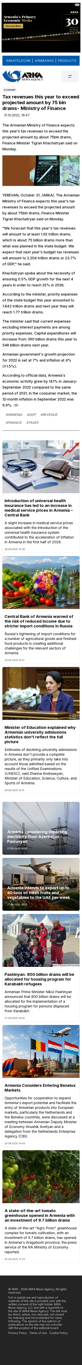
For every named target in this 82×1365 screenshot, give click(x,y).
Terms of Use (38, 1333)
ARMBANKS (44, 61)
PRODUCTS (67, 61)
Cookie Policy (58, 1333)
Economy (10, 89)
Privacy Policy (17, 1333)
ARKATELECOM (18, 61)
